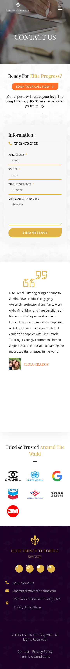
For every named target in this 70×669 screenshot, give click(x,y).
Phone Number (20, 184)
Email (13, 169)
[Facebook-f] (19, 569)
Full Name (16, 154)
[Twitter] (40, 569)
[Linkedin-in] (51, 569)
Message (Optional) (23, 199)
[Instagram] (30, 569)
